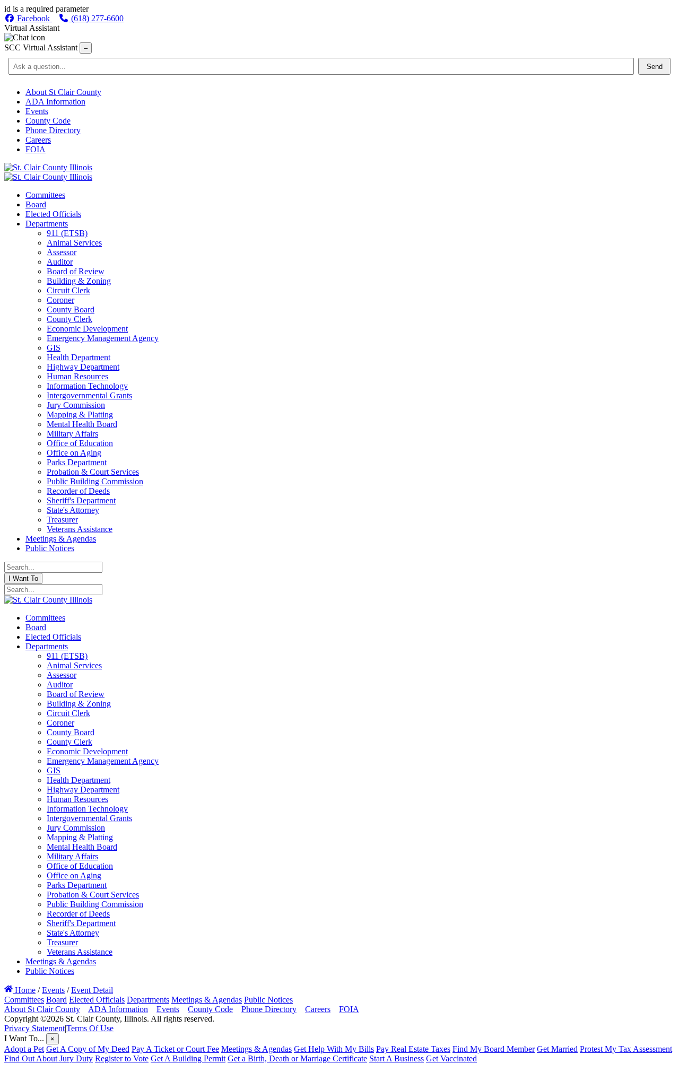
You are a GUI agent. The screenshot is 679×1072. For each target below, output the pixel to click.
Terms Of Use (90, 1028)
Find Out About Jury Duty (48, 1058)
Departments (148, 999)
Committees (24, 999)
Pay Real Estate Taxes (413, 1048)
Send (655, 67)
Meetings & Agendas (206, 999)
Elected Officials (97, 999)
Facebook (33, 18)
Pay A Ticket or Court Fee (175, 1048)
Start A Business (396, 1058)
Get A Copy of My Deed (87, 1048)
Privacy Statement (34, 1028)
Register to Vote (122, 1058)
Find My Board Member (493, 1048)
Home (24, 990)
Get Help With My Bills (334, 1048)
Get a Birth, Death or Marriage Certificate (297, 1058)
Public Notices (268, 999)
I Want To (23, 578)
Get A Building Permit (188, 1058)
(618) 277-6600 (96, 18)
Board (56, 999)
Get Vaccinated (451, 1058)
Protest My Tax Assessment (626, 1048)
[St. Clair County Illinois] (48, 167)
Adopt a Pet (24, 1048)
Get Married (557, 1048)
